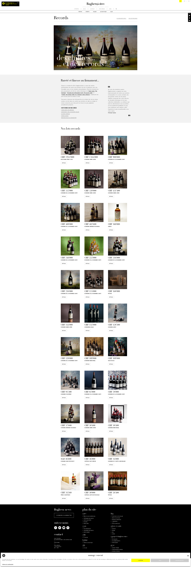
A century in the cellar (117, 516)
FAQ (112, 532)
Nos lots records (133, 18)
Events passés (87, 532)
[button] (188, 555)
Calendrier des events (89, 530)
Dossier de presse (116, 551)
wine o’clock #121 (116, 517)
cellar (94, 11)
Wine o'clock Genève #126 (89, 516)
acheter (114, 528)
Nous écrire (56, 542)
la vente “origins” (65, 113)
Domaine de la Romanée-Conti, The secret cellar (79, 92)
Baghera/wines (95, 4)
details (64, 230)
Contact (92, 8)
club (111, 11)
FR (180, 1)
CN (189, 1)
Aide (110, 8)
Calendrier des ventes (89, 518)
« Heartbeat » (115, 521)
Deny (160, 560)
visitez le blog (64, 115)
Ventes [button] (80, 11)
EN (184, 1)
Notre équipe (115, 542)
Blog (84, 8)
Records (85, 521)
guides (113, 533)
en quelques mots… (121, 18)
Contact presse (115, 547)
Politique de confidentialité (7, 564)
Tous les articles (116, 523)
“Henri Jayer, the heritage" (67, 109)
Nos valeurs (114, 539)
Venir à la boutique (88, 542)
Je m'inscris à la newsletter (63, 515)
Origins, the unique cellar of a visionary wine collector (76, 94)
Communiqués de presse (117, 549)
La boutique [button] (103, 11)
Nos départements (116, 540)
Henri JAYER (86, 523)
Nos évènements (87, 528)
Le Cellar (86, 537)
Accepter (140, 560)
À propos (76, 8)
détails (64, 162)
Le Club (85, 547)
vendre (113, 530)
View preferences (179, 560)
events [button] (87, 11)
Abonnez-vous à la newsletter (68, 117)
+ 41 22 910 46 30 (57, 546)
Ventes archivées (87, 520)
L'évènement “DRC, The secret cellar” (70, 111)
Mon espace (102, 8)
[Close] (18, 3)
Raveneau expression (116, 519)
